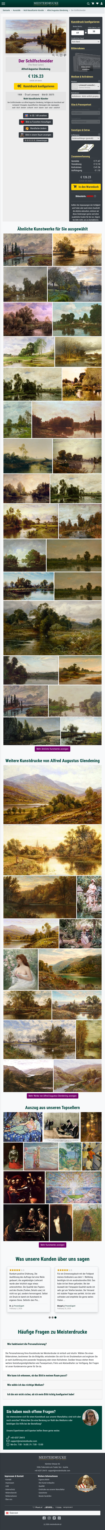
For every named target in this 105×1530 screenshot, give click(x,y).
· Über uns (8, 1499)
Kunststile (17, 10)
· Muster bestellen (44, 1496)
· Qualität (41, 1486)
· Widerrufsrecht (11, 1493)
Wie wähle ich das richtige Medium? (25, 1384)
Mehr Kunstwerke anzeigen (53, 1245)
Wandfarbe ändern (37, 128)
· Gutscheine (42, 1493)
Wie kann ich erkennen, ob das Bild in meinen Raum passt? (37, 1375)
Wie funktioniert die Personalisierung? (27, 1344)
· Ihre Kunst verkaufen (46, 1483)
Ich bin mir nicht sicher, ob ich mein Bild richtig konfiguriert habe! (40, 1394)
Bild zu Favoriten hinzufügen (37, 122)
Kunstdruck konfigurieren (37, 86)
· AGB (7, 1486)
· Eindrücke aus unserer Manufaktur (51, 1489)
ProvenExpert (24, 1306)
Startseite (6, 10)
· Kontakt (8, 1479)
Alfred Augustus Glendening (57, 10)
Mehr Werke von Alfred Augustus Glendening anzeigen (53, 1096)
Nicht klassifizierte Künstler (34, 10)
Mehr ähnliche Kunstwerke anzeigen (52, 749)
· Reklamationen (11, 1496)
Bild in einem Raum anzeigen (37, 135)
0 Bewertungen (41, 140)
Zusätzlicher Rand (77, 38)
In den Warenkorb (88, 187)
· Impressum (9, 1483)
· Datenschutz (10, 1489)
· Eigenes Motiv (43, 1479)
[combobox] (85, 42)
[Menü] (3, 3)
